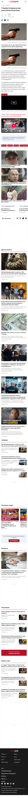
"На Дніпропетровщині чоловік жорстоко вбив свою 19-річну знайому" (13, 115)
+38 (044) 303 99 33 (14, 653)
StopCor (9, 14)
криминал (10, 145)
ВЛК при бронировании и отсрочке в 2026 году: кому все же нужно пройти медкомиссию (13, 273)
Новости (3, 757)
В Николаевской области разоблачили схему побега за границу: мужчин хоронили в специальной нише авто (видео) (13, 303)
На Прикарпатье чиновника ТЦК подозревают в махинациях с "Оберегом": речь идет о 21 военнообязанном (13, 364)
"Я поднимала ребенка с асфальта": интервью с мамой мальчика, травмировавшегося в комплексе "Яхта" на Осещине (13, 572)
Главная (3, 5)
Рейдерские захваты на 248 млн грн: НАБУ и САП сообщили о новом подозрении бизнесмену (13, 428)
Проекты (3, 754)
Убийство (4, 145)
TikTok (12, 140)
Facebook (18, 138)
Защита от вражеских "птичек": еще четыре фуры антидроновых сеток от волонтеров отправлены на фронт (10, 524)
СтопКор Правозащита (6, 771)
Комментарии (7, 218)
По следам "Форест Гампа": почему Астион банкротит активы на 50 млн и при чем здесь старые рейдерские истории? (13, 666)
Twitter (4, 140)
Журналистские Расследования (8, 773)
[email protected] (13, 792)
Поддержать (15, 540)
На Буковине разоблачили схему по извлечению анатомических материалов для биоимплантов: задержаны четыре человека (13, 397)
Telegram (13, 138)
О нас (2, 768)
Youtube (21, 138)
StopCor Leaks (5, 661)
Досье (2, 759)
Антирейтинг (17, 762)
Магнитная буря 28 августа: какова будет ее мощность (13, 612)
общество (16, 145)
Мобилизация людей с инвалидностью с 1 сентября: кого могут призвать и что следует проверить (13, 470)
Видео (15, 754)
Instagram (8, 140)
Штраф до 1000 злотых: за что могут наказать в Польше (13, 333)
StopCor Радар (4, 762)
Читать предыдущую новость (8, 206)
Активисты (3, 776)
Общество (8, 5)
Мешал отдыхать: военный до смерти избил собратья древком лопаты (13, 624)
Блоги (15, 757)
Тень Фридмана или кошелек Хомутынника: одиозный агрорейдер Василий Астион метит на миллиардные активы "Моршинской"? (13, 679)
